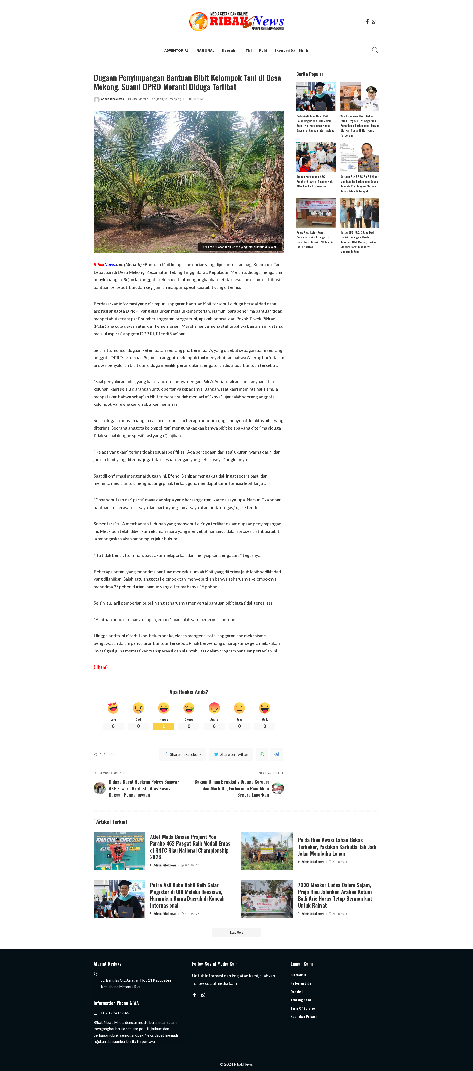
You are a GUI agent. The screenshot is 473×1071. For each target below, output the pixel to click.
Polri (153, 99)
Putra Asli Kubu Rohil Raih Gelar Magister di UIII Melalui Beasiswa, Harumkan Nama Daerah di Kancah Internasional (187, 895)
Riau (160, 99)
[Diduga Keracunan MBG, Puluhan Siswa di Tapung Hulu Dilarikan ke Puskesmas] (315, 157)
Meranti (144, 99)
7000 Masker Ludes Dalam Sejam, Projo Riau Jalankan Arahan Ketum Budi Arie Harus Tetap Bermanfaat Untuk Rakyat (335, 895)
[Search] (375, 50)
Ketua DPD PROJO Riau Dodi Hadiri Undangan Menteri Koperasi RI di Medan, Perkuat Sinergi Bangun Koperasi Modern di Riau (359, 242)
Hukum (132, 99)
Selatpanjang (172, 99)
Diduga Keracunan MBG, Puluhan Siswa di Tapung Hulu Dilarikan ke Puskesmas (314, 181)
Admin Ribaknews (112, 99)
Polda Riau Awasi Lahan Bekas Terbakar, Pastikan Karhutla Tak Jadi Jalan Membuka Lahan (337, 846)
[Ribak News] (236, 21)
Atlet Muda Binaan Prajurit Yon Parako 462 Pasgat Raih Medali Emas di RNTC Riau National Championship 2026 (190, 847)
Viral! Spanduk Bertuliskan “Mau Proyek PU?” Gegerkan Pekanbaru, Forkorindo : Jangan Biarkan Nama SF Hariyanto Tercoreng (359, 125)
